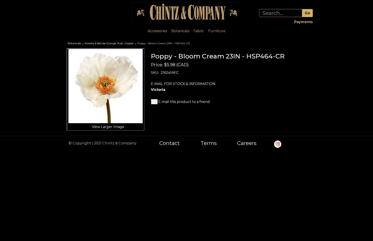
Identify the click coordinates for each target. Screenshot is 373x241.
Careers (246, 143)
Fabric (198, 31)
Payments (303, 22)
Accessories (157, 31)
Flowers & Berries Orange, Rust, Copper (109, 43)
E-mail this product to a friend (184, 102)
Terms (209, 143)
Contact (169, 143)
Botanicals (180, 31)
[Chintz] (186, 13)
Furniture (216, 31)
